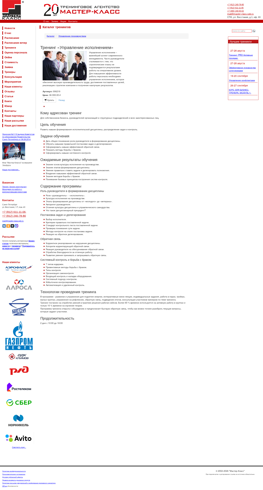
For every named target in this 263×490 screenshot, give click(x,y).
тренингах (16, 246)
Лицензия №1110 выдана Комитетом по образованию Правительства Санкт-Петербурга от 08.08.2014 (18, 137)
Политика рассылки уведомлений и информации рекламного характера (29, 483)
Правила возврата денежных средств (16, 480)
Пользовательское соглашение (13, 474)
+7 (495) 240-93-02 (235, 11)
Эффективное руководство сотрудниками (242, 69)
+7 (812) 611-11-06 (235, 8)
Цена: (46, 95)
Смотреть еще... (19, 447)
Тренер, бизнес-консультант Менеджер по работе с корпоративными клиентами (14, 189)
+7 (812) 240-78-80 (235, 4)
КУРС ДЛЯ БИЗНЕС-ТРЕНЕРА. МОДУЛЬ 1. (240, 91)
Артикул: (47, 91)
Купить (50, 99)
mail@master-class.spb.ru (240, 14)
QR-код (4, 486)
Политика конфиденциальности (14, 471)
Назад (62, 99)
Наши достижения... (11, 169)
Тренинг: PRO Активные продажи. (241, 56)
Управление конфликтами (242, 80)
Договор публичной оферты (12, 477)
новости (6, 246)
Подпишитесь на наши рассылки (18, 247)
